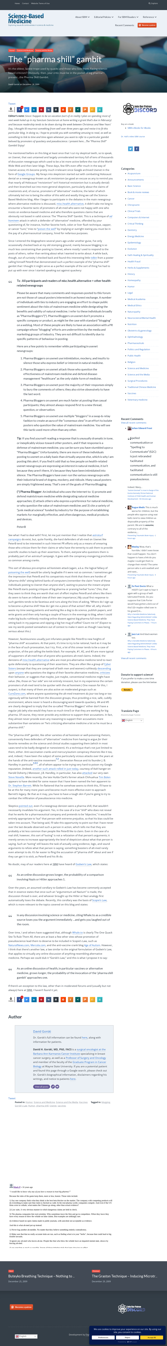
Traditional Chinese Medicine (142, 387)
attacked (87, 773)
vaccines (62, 1105)
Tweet (12, 103)
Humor (11, 50)
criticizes (105, 672)
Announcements (136, 179)
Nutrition (132, 324)
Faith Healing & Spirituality (141, 255)
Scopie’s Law (99, 900)
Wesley (135, 546)
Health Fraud (134, 261)
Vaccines (83, 1102)
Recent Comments (124, 25)
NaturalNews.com (18, 945)
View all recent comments (133, 422)
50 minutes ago (145, 499)
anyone (19, 672)
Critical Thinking (135, 223)
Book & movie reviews (138, 192)
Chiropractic (134, 204)
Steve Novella (16, 777)
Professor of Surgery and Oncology (86, 1058)
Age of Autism (92, 945)
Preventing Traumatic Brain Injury (141, 535)
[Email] (57, 1087)
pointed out (25, 806)
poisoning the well (19, 572)
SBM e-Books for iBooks (139, 128)
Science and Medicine (25, 50)
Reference (148, 17)
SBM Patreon (150, 25)
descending (104, 668)
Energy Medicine (136, 236)
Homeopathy (134, 280)
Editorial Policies (102, 17)
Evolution (132, 248)
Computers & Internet (138, 217)
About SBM (81, 17)
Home (17, 3)
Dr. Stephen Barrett (19, 785)
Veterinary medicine (137, 399)
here (84, 1037)
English (129, 720)
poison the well (47, 229)
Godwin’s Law (83, 864)
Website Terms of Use (40, 3)
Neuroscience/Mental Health (142, 318)
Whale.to (77, 932)
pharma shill (42, 1105)
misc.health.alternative (70, 203)
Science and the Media (44, 50)
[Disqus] (61, 1147)
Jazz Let (136, 634)
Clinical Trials (134, 211)
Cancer (131, 198)
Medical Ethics (135, 305)
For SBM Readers (127, 17)
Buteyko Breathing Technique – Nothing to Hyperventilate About (56, 1276)
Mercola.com (38, 945)
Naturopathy (134, 311)
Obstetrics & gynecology (139, 330)
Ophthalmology (135, 336)
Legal (130, 292)
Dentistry (132, 230)
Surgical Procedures (137, 380)
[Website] (53, 1087)
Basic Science (134, 186)
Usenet (53, 1105)
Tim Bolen (105, 777)
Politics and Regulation (139, 349)
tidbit (94, 257)
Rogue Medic (138, 507)
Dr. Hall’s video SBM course (133, 136)
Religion (131, 362)
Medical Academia (136, 299)
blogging (106, 1102)
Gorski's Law (21, 1105)
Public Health (134, 355)
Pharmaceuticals (136, 343)
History (131, 274)
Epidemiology (134, 242)
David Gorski (13, 84)
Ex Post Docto (139, 586)
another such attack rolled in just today (55, 768)
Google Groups (26, 174)
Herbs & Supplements (138, 267)
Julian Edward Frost (142, 428)
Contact (25, 3)
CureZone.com (16, 693)
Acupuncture (134, 173)
